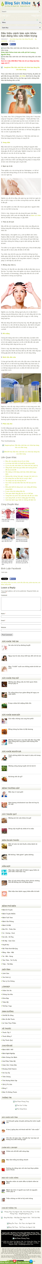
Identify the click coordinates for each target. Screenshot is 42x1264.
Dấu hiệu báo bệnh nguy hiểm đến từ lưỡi (23, 891)
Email (3, 620)
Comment (4, 595)
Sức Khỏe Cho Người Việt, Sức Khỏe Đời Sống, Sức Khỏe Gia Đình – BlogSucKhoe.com (21, 1242)
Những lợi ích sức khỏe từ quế (19, 818)
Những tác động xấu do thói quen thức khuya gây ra (22, 682)
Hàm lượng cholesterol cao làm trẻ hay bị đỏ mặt (23, 803)
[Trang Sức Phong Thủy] (21, 447)
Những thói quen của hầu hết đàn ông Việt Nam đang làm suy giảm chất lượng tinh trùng (24, 741)
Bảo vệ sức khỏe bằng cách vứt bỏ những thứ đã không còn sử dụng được (24, 881)
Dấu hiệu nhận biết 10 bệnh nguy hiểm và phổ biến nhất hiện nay (23, 870)
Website (3, 627)
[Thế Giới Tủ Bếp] (21, 1105)
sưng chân (8, 584)
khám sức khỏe (36, 215)
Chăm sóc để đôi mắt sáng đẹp (17, 1151)
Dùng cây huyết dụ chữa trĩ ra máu (21, 828)
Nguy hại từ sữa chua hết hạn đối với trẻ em (24, 656)
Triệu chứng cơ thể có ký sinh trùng (19, 1198)
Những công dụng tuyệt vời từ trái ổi (22, 766)
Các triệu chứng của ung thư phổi (20, 718)
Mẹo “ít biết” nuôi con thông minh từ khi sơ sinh (24, 667)
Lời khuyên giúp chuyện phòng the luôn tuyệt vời (23, 1121)
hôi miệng (4, 582)
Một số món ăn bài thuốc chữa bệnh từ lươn (22, 844)
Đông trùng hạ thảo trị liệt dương (20, 729)
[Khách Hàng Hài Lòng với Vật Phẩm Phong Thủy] (21, 1101)
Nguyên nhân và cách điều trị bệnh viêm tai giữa (22, 1182)
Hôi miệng (6, 333)
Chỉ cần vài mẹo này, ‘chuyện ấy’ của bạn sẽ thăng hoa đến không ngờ (22, 1138)
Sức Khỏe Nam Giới (16, 39)
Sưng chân (6, 142)
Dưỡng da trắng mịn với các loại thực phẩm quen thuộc (22, 1169)
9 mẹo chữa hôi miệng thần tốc (15, 491)
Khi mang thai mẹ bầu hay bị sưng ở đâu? (18, 478)
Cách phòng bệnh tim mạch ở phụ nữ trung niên (24, 756)
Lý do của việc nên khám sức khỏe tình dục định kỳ (21, 465)
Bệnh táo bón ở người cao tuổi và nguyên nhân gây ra (21, 1190)
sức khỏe (22, 76)
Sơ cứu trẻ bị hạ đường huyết (19, 645)
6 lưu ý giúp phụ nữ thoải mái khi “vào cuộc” (23, 1129)
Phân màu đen (7, 424)
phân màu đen (33, 582)
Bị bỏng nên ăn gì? (15, 776)
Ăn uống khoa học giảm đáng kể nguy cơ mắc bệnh (23, 693)
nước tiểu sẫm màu (22, 582)
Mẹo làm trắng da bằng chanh (17, 1160)
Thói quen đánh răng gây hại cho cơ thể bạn (19, 493)
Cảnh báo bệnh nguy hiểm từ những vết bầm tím (20, 500)
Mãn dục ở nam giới (15, 792)
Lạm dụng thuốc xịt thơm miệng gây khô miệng (20, 498)
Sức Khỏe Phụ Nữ (27, 39)
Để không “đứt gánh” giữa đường (20, 854)
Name (3, 613)
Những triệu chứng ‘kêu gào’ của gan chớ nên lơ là (21, 476)
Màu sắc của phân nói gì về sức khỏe (17, 461)
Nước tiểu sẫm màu (9, 357)
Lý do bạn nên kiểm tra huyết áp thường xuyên (20, 463)
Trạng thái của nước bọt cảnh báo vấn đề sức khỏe (21, 495)
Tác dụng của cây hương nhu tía (15, 480)
